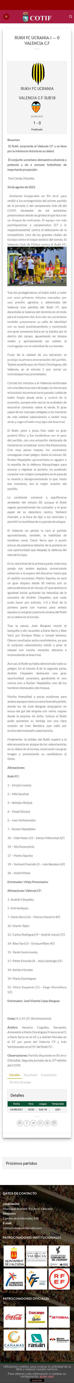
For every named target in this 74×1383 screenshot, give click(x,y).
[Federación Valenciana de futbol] (36, 1278)
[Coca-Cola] (14, 1316)
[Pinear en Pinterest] (47, 1123)
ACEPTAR (37, 1380)
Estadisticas (49, 1075)
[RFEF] (59, 1278)
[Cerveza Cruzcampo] (36, 1316)
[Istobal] (59, 1316)
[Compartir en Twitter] (33, 1123)
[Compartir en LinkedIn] (54, 1123)
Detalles (14, 1075)
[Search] (70, 16)
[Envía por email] (40, 1123)
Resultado (30, 1075)
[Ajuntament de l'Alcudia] (14, 1255)
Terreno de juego (20, 1082)
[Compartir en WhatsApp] (20, 1123)
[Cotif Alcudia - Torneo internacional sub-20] (37, 16)
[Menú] (6, 17)
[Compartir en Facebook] (27, 1123)
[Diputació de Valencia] (36, 1255)
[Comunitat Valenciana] (14, 1278)
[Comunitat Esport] (59, 1255)
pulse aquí (47, 1376)
